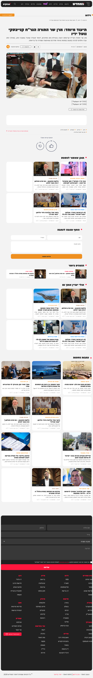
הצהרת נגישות (17, 610)
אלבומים (42, 603)
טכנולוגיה (42, 583)
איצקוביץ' (88, 606)
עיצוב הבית (88, 637)
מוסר (90, 587)
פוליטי (66, 622)
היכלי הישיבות (64, 653)
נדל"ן (43, 649)
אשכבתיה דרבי (63, 637)
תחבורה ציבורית (16, 591)
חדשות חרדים (64, 130)
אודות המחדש (17, 626)
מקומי (43, 641)
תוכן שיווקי (41, 591)
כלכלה (43, 633)
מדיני (67, 614)
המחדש (72, 130)
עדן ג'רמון (76, 674)
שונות (90, 595)
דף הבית (84, 20)
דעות (43, 630)
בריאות (42, 579)
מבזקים (19, 622)
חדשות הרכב (17, 583)
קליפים (42, 614)
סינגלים (42, 610)
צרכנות (42, 587)
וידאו (50, 4)
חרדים (55, 4)
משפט (43, 645)
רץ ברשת (65, 591)
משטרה (66, 618)
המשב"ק (89, 614)
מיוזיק (61, 4)
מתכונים (39, 4)
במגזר (66, 645)
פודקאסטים (65, 587)
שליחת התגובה (46, 256)
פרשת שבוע (88, 591)
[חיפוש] (15, 4)
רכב (22, 4)
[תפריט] (88, 4)
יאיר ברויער (57, 674)
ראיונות (42, 618)
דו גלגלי (19, 579)
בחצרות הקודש (63, 641)
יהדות (67, 610)
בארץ (67, 603)
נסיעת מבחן (17, 587)
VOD (45, 3)
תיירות (43, 653)
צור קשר (19, 630)
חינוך (90, 626)
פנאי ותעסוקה (87, 641)
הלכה (90, 583)
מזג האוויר (41, 637)
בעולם (66, 606)
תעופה (19, 595)
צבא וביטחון (64, 625)
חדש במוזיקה (40, 606)
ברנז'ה (27, 4)
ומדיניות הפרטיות (64, 562)
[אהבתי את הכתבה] (51, 146)
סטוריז (66, 583)
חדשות (67, 4)
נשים (90, 633)
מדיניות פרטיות (16, 606)
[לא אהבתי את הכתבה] (40, 146)
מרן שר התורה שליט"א (79, 132)
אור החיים (89, 579)
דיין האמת (65, 649)
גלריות (33, 4)
